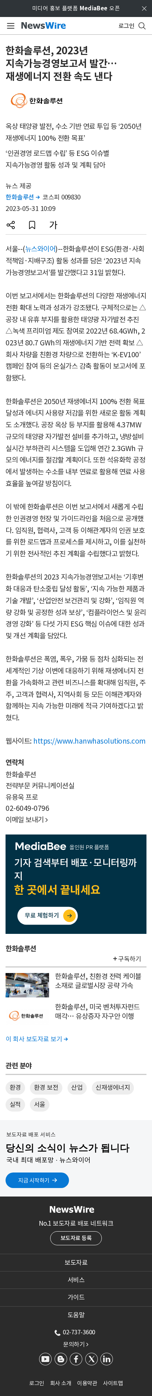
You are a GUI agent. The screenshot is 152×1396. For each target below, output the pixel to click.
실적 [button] (15, 1104)
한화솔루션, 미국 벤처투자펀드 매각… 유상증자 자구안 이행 (97, 1012)
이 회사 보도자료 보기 (37, 1039)
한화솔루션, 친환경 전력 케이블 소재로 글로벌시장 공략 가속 (98, 981)
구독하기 (129, 959)
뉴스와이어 (40, 249)
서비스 (76, 1280)
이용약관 (87, 1383)
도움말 (76, 1315)
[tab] (76, 1262)
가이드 (76, 1297)
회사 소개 (61, 1383)
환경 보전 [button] (46, 1087)
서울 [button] (39, 1104)
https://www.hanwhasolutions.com (89, 741)
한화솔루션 (23, 197)
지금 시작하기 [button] (33, 1180)
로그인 (36, 1383)
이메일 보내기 (27, 819)
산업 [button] (77, 1087)
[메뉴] (9, 26)
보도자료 (76, 1263)
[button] (11, 225)
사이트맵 (113, 1383)
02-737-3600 (79, 1332)
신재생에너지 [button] (113, 1087)
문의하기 (75, 1344)
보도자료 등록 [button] (76, 1238)
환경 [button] (15, 1087)
